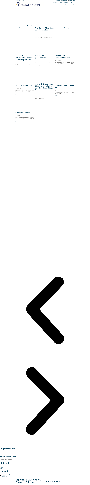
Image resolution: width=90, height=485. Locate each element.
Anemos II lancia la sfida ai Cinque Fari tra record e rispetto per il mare (24, 58)
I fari (71, 2)
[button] (45, 310)
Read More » (17, 32)
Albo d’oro (66, 4)
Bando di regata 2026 (23, 86)
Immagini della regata (63, 28)
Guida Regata (54, 2)
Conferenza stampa (22, 112)
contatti (72, 4)
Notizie (61, 2)
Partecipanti (66, 2)
